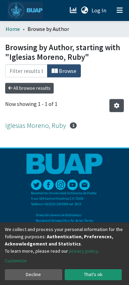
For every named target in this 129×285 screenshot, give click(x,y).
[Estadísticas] (74, 10)
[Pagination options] (116, 105)
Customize (16, 260)
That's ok (93, 274)
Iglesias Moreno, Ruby (35, 125)
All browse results (31, 88)
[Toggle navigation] (119, 10)
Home (13, 28)
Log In (100, 10)
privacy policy (83, 251)
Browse (67, 70)
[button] (84, 10)
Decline (33, 274)
